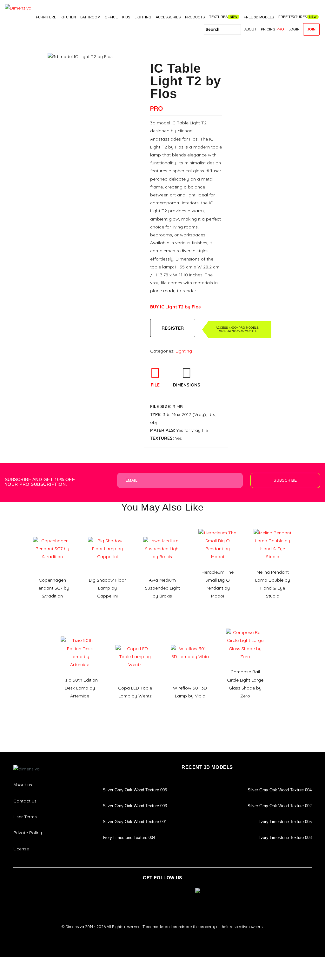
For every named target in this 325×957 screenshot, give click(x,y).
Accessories (168, 17)
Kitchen (68, 17)
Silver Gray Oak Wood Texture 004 (280, 790)
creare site (162, 935)
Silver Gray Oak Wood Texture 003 (135, 805)
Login (294, 29)
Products (195, 17)
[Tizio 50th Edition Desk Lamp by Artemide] (80, 634)
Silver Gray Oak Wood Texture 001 (135, 821)
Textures (218, 17)
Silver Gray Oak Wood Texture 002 (280, 805)
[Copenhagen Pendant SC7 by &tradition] (52, 534)
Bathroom (90, 17)
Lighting (143, 17)
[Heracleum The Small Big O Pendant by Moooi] (217, 527)
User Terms (25, 817)
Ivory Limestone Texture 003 (285, 837)
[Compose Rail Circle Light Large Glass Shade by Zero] (245, 626)
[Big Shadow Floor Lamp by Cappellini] (107, 534)
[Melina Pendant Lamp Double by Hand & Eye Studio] (273, 527)
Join (311, 29)
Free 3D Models (259, 17)
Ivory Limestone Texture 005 (285, 821)
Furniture (46, 17)
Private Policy (27, 832)
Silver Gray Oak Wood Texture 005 (135, 790)
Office (111, 17)
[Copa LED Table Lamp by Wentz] (135, 642)
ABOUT (250, 29)
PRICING (272, 29)
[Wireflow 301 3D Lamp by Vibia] (190, 642)
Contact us (24, 801)
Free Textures (292, 17)
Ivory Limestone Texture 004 (129, 837)
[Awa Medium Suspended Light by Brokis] (162, 534)
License (21, 849)
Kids (126, 17)
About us (22, 785)
